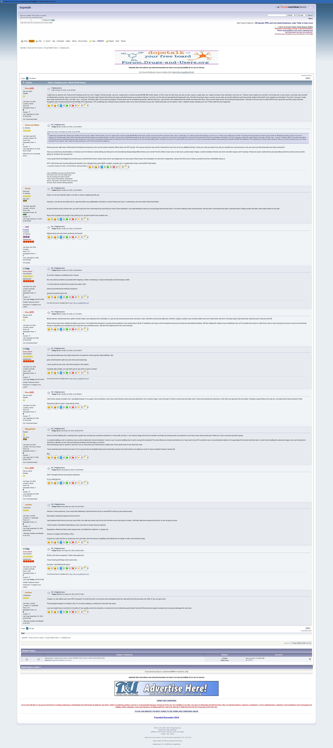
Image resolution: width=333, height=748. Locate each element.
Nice (27, 88)
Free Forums (162, 732)
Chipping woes (56, 88)
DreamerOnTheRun (58, 660)
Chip (27, 268)
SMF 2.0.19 (157, 728)
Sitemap (169, 732)
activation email (37, 17)
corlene (28, 505)
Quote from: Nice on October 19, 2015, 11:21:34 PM (63, 131)
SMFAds (153, 732)
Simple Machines (176, 728)
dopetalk (25, 7)
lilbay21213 (30, 429)
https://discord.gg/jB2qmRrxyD (183, 72)
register (43, 15)
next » (310, 75)
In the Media (68, 660)
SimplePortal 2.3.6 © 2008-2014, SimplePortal (166, 744)
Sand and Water (32, 125)
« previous (304, 75)
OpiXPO (250, 660)
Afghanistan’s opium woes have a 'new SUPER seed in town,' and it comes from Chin (75, 658)
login (37, 15)
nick (27, 227)
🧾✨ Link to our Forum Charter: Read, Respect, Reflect (293, 27)
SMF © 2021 (166, 728)
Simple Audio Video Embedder (167, 730)
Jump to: (287, 643)
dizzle (27, 188)
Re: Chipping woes (58, 125)
